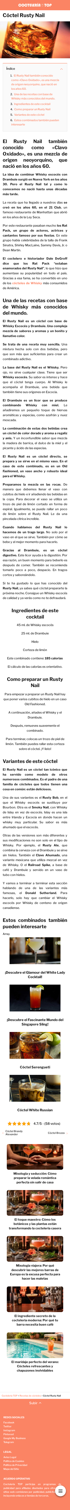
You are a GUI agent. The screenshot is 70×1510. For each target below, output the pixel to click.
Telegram (8, 1442)
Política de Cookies (13, 1461)
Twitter (7, 1426)
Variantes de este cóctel (29, 114)
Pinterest (8, 1434)
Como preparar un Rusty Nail (32, 109)
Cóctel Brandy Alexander (14, 1133)
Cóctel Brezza (56, 1133)
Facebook (8, 1422)
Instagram (9, 1430)
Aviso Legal (9, 1457)
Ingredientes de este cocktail (32, 104)
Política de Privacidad (15, 1465)
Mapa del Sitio (11, 1468)
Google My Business (14, 1438)
